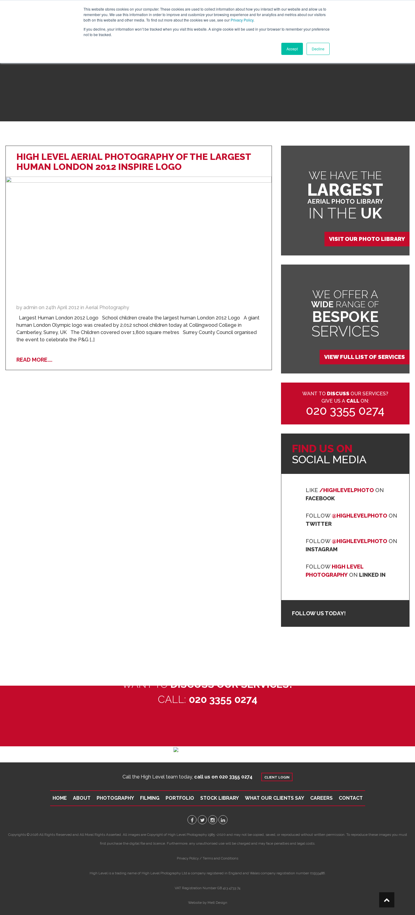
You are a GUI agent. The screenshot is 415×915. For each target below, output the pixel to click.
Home (60, 798)
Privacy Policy (242, 19)
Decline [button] (318, 48)
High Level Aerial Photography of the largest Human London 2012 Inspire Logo (133, 161)
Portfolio (180, 798)
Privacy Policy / (189, 858)
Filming (149, 798)
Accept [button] (292, 48)
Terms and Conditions (220, 858)
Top (386, 899)
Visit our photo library (367, 239)
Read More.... (34, 359)
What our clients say (274, 798)
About (82, 798)
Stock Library (219, 798)
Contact (351, 798)
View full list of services (364, 357)
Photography (115, 798)
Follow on (351, 519)
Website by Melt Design (207, 902)
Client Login (277, 777)
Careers (321, 798)
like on (345, 494)
